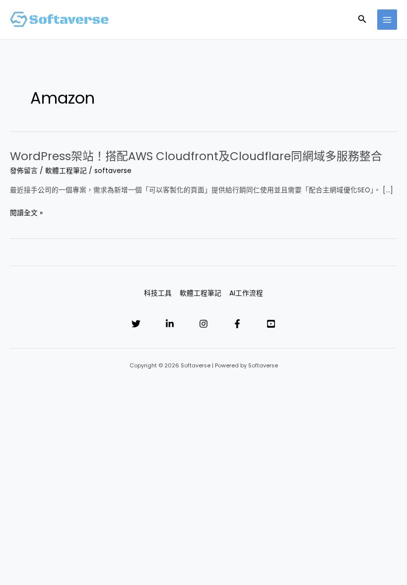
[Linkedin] (169, 323)
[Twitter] (136, 323)
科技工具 (158, 293)
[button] (362, 20)
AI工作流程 (246, 293)
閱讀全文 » (26, 213)
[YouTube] (271, 323)
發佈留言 (24, 171)
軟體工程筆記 (66, 171)
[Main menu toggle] (387, 19)
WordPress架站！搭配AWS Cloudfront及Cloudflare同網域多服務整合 (196, 156)
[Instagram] (203, 323)
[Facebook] (237, 323)
